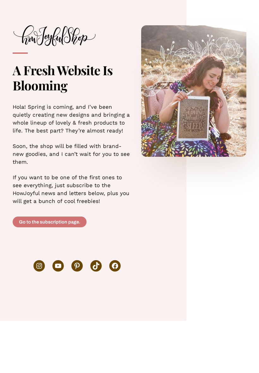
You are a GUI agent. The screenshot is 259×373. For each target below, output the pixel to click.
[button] (50, 222)
